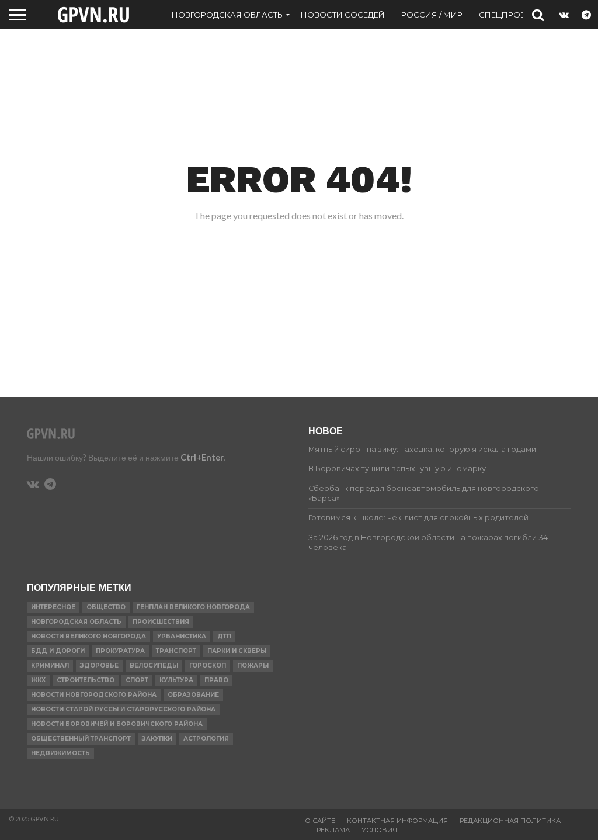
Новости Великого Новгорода (88, 636)
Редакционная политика (510, 821)
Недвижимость (60, 753)
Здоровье (99, 665)
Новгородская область (227, 14)
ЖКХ (38, 680)
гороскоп (207, 665)
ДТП (224, 636)
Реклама (333, 830)
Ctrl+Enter (202, 457)
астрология (206, 738)
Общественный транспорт (81, 738)
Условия (379, 830)
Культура (176, 680)
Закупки (157, 738)
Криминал (50, 665)
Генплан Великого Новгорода (193, 607)
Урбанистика (181, 636)
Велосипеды (154, 665)
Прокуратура (120, 651)
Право (216, 680)
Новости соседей (343, 14)
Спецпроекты (510, 14)
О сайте (320, 821)
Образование (193, 695)
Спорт (137, 680)
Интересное (53, 607)
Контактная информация (397, 821)
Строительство (85, 680)
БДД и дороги (58, 651)
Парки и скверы (236, 651)
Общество (106, 607)
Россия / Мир (432, 14)
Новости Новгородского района (94, 695)
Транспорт (176, 651)
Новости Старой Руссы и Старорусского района (123, 709)
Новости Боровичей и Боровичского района (117, 724)
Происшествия (161, 621)
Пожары (253, 665)
